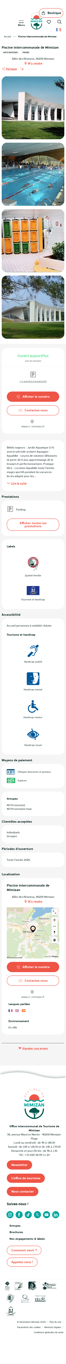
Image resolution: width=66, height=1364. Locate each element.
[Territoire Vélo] (40, 1298)
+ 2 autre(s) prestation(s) (33, 381)
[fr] (58, 29)
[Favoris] (49, 22)
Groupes (14, 1226)
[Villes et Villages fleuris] (49, 1286)
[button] (59, 22)
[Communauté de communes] (19, 1286)
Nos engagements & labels (27, 1239)
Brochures (16, 1232)
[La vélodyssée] (32, 1286)
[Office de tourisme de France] (7, 1286)
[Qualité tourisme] (25, 1298)
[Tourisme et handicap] (10, 1311)
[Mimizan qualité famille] (10, 1298)
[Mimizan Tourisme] (36, 21)
